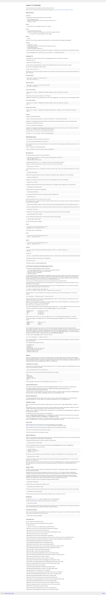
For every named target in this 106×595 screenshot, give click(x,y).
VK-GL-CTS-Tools (59, 381)
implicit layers (39, 162)
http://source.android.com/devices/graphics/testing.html (63, 9)
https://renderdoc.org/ (36, 499)
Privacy (9, 593)
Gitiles (7, 593)
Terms (13, 593)
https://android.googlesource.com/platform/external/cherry (36, 425)
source (103, 593)
